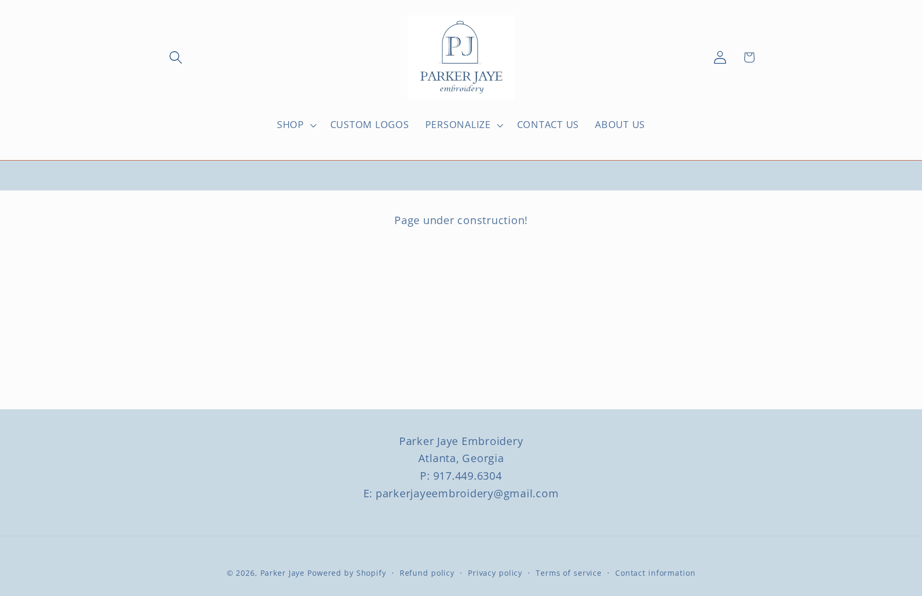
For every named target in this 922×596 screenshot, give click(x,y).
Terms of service (569, 573)
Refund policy (427, 573)
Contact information (655, 573)
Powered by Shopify (346, 573)
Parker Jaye (282, 573)
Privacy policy (495, 573)
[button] (175, 57)
